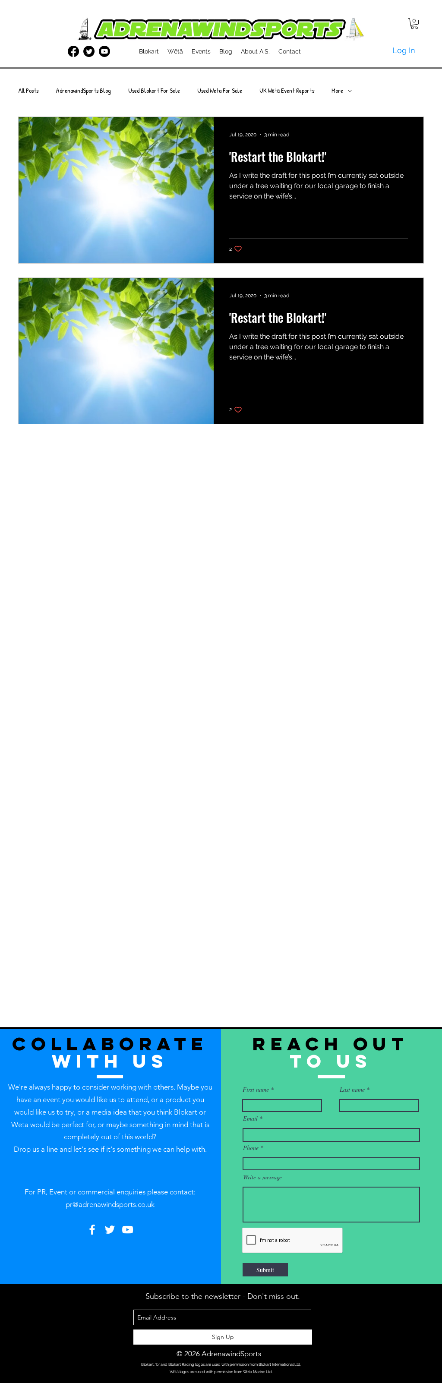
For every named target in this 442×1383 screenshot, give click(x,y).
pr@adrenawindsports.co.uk (110, 1204)
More (337, 91)
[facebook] (73, 51)
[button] (414, 23)
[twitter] (89, 51)
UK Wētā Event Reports (286, 91)
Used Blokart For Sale (154, 91)
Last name (352, 1090)
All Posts (28, 91)
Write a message (262, 1177)
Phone (251, 1148)
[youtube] (104, 51)
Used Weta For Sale (219, 91)
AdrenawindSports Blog (83, 91)
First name (256, 1090)
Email (250, 1118)
